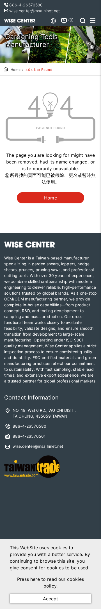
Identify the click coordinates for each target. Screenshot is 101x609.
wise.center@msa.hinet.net (34, 10)
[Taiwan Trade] (32, 479)
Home (16, 70)
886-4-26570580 (26, 5)
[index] (29, 246)
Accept (50, 598)
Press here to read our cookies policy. (50, 582)
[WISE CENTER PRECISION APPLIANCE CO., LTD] (19, 21)
